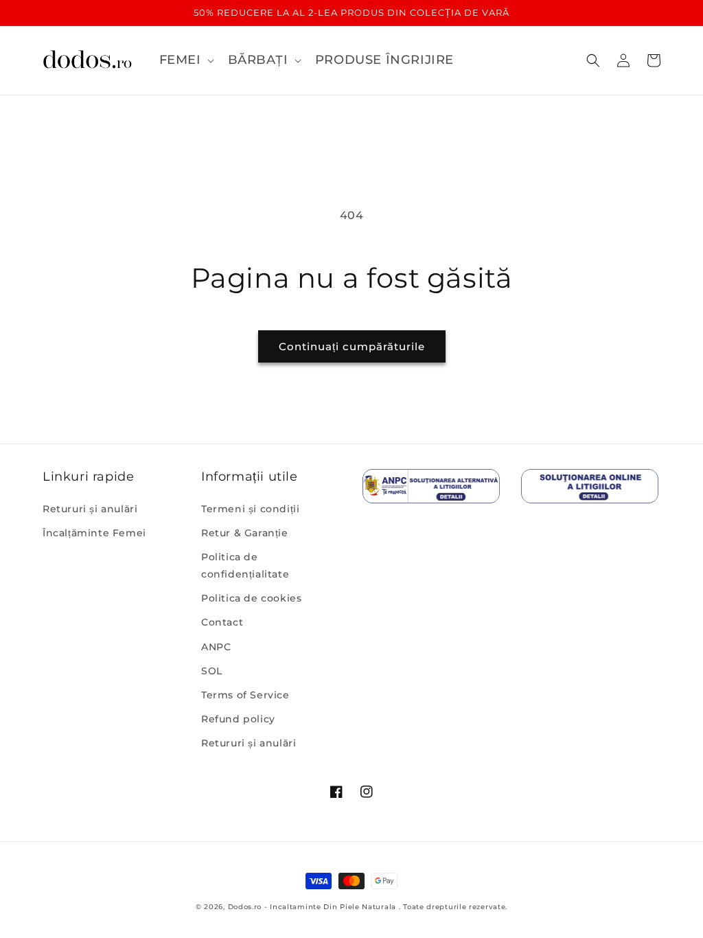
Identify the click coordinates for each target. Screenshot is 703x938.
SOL (211, 671)
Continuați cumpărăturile (352, 346)
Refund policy (238, 719)
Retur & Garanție (244, 533)
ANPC (216, 647)
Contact (222, 622)
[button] (185, 60)
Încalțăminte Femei (94, 533)
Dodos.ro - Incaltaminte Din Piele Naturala (312, 906)
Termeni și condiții (250, 509)
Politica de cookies (251, 598)
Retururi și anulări (90, 509)
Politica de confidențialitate (245, 565)
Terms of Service (245, 695)
